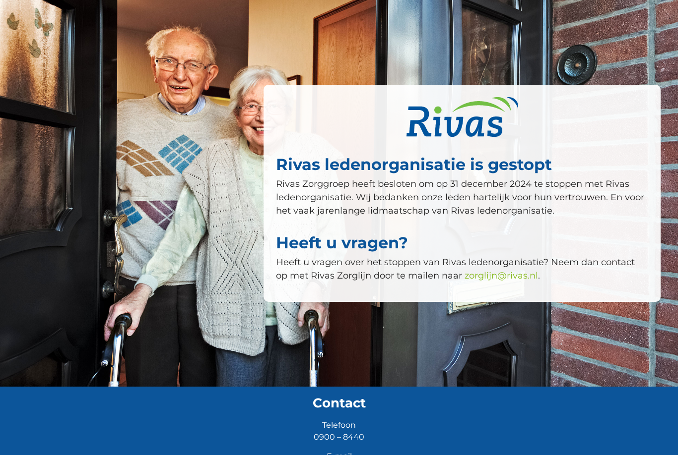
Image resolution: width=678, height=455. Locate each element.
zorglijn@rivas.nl (501, 275)
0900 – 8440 (339, 437)
